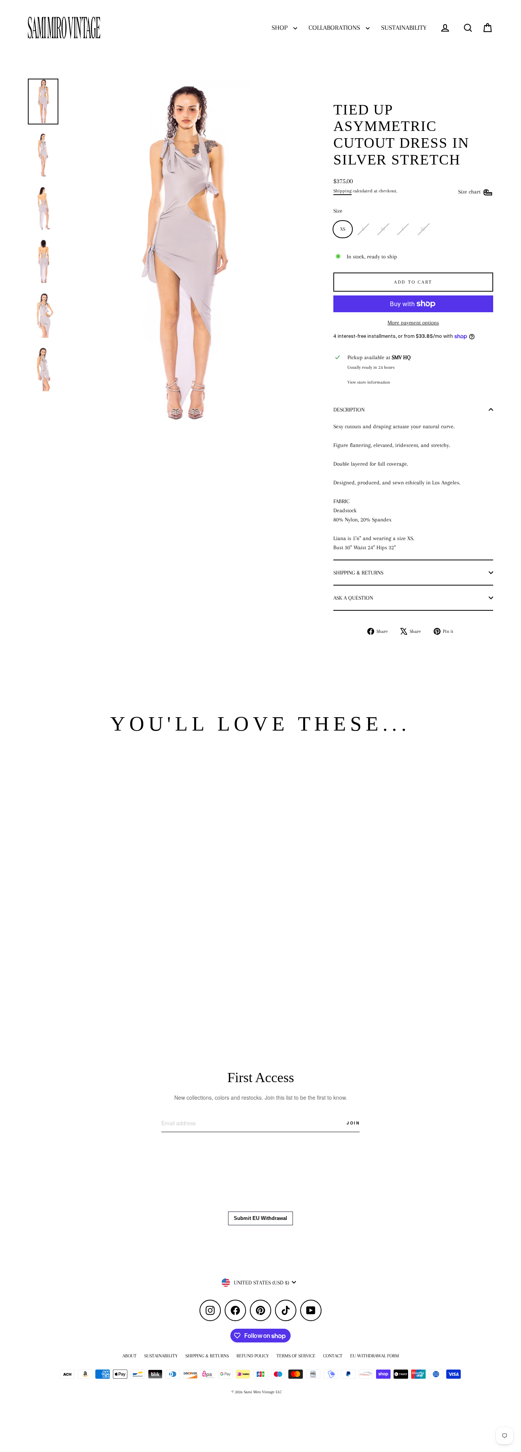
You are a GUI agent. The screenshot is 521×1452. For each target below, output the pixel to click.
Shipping (342, 191)
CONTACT (333, 1355)
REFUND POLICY (252, 1355)
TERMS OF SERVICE (296, 1355)
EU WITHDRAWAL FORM (374, 1355)
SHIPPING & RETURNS (207, 1355)
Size (338, 211)
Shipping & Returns (358, 573)
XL (423, 229)
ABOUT (129, 1355)
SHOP (280, 27)
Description (349, 410)
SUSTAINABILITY (403, 27)
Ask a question (353, 598)
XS (342, 229)
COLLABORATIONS (335, 27)
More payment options (413, 322)
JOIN (353, 1123)
